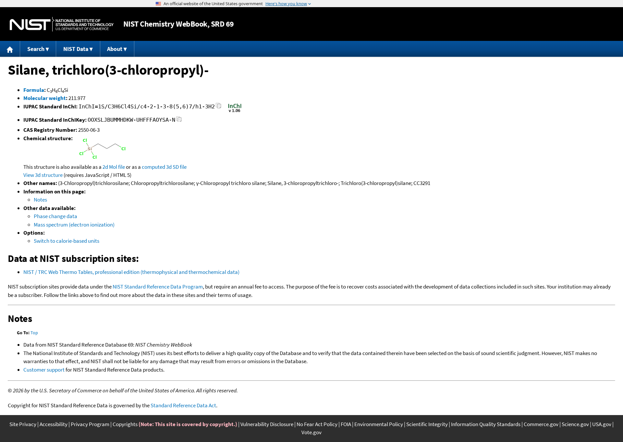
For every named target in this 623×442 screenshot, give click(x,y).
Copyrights (125, 424)
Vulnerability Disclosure (266, 424)
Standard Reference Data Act (183, 405)
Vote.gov (311, 432)
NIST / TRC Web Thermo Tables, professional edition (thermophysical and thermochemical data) (131, 272)
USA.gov (601, 424)
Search (35, 49)
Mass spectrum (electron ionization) (74, 224)
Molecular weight (44, 98)
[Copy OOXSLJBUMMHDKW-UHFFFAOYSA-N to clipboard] (179, 121)
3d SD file (176, 166)
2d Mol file (114, 166)
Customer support (44, 369)
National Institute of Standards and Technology (62, 24)
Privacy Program (90, 424)
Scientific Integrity (427, 424)
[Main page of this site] (10, 49)
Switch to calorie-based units (66, 240)
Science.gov (575, 424)
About (114, 49)
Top (34, 333)
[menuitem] (10, 49)
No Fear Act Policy (317, 424)
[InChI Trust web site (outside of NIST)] (235, 111)
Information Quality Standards (485, 424)
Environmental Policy (378, 424)
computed (153, 166)
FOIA (346, 424)
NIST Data (75, 49)
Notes (40, 199)
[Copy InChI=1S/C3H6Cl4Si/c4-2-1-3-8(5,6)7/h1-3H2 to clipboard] (218, 108)
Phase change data (55, 216)
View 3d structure (43, 174)
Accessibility (53, 424)
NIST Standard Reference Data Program (158, 286)
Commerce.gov (541, 424)
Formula (33, 89)
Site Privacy (22, 424)
